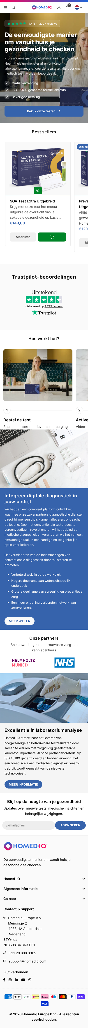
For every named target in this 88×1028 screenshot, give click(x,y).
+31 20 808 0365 (22, 953)
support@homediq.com (27, 961)
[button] (67, 7)
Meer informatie (23, 784)
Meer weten (19, 621)
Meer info (23, 237)
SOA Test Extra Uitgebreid (32, 201)
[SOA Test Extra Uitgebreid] (37, 169)
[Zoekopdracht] (13, 7)
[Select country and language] (78, 7)
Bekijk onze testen (41, 111)
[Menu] (5, 7)
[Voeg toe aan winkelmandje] (52, 237)
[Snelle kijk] (38, 190)
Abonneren (70, 825)
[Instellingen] (59, 7)
